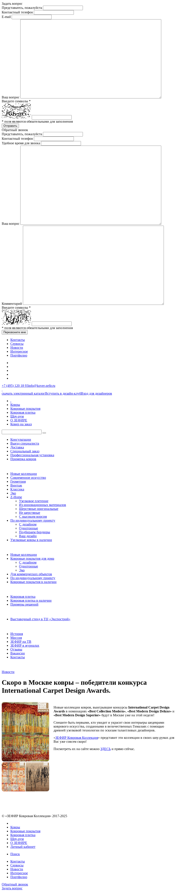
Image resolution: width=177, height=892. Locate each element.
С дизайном (27, 524)
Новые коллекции (23, 474)
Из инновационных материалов (42, 505)
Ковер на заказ (21, 424)
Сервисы (17, 344)
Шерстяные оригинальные (38, 509)
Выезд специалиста (24, 443)
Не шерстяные (29, 512)
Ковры (15, 405)
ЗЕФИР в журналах (24, 645)
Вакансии (17, 653)
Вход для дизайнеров (96, 393)
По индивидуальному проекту (32, 520)
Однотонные (28, 528)
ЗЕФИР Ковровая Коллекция (76, 737)
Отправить (10, 125)
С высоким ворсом (33, 516)
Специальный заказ (24, 451)
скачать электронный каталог (23, 393)
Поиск (15, 854)
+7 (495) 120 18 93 (15, 385)
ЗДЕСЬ (105, 749)
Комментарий (12, 303)
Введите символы (16, 101)
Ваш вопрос (10, 97)
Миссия (16, 638)
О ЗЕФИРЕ (18, 420)
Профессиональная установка (32, 455)
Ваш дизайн (28, 536)
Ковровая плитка (22, 412)
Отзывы (16, 649)
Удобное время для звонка (21, 143)
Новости (16, 347)
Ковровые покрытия (25, 408)
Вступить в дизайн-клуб (63, 393)
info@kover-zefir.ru (41, 385)
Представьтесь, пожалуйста (22, 8)
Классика (17, 489)
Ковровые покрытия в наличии (33, 582)
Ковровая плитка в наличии (31, 600)
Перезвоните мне (14, 332)
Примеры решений (24, 604)
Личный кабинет (22, 847)
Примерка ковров (23, 459)
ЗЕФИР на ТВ (20, 641)
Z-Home (16, 497)
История (16, 634)
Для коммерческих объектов (31, 574)
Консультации (20, 439)
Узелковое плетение (33, 501)
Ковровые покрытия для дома (32, 558)
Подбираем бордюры (34, 532)
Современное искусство (28, 477)
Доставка (17, 447)
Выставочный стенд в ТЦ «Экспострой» (40, 619)
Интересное (19, 351)
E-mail (6, 17)
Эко (13, 493)
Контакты (17, 340)
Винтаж (16, 485)
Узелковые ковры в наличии (31, 540)
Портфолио (18, 355)
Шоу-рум (17, 416)
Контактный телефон (17, 12)
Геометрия (18, 481)
